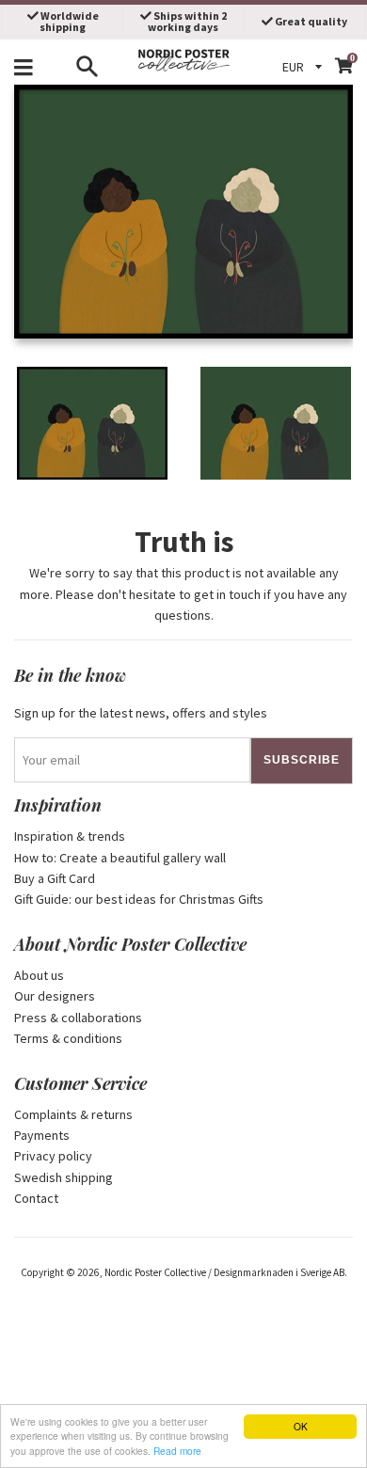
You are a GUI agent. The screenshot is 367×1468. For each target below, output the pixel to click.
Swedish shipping (63, 1177)
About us (39, 975)
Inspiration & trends (69, 836)
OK (301, 1426)
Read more (177, 1451)
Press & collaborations (78, 1017)
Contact (36, 1198)
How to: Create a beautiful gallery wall (120, 857)
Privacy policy (53, 1155)
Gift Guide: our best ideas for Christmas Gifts (138, 899)
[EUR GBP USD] (305, 66)
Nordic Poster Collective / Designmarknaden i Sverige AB (224, 1272)
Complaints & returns (73, 1114)
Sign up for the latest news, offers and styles (140, 712)
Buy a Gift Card (54, 878)
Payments (42, 1135)
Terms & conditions (68, 1038)
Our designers (54, 995)
